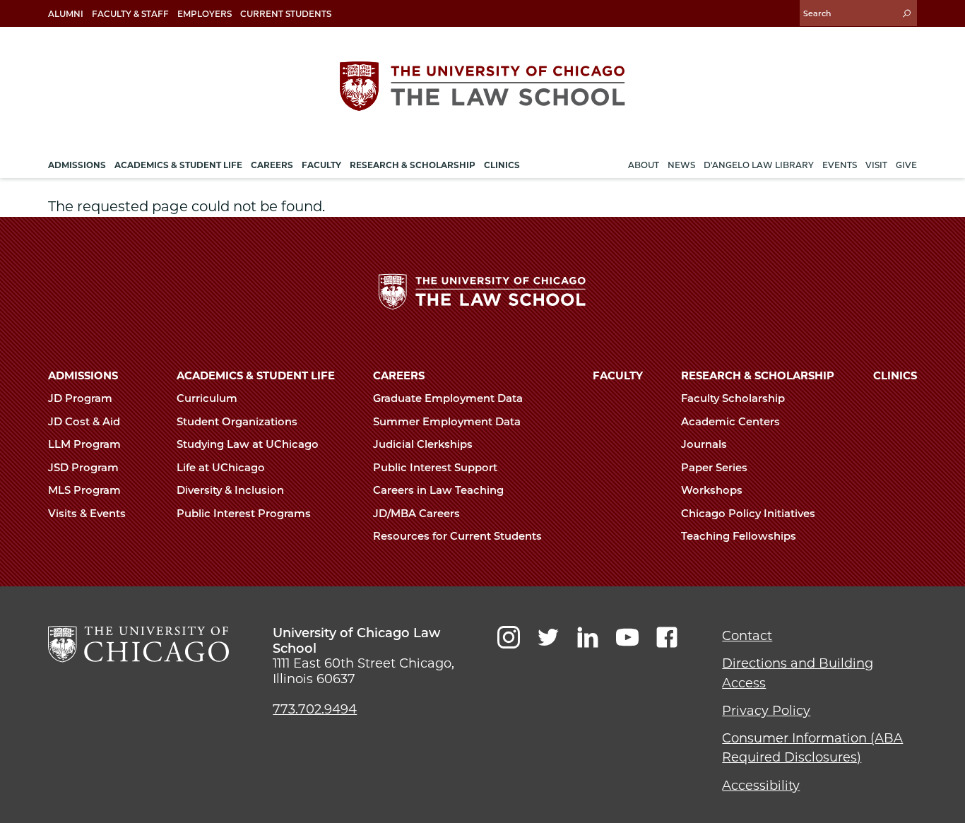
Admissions (83, 375)
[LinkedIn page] (587, 637)
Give (906, 165)
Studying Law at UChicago (249, 444)
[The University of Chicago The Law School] (482, 86)
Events (839, 165)
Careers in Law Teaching (440, 490)
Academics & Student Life (256, 375)
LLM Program (86, 444)
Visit (876, 165)
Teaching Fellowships (740, 536)
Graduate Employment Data (449, 398)
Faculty (618, 375)
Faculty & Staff (130, 13)
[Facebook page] (667, 637)
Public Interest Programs (245, 513)
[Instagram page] (508, 637)
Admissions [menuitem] (77, 165)
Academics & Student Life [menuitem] (178, 165)
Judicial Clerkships (424, 444)
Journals (705, 444)
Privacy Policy (766, 710)
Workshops (713, 490)
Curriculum (208, 398)
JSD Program (85, 467)
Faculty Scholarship (734, 398)
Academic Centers (732, 421)
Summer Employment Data (448, 421)
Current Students (285, 13)
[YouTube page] (627, 637)
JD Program (81, 398)
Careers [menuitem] (272, 165)
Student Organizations (238, 421)
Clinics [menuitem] (502, 165)
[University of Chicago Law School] (138, 644)
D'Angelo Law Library (759, 165)
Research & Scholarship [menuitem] (412, 165)
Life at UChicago (222, 467)
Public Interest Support (436, 467)
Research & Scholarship (757, 375)
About (643, 165)
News (681, 165)
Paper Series (715, 467)
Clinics (895, 375)
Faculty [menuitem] (321, 165)
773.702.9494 (315, 709)
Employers (204, 13)
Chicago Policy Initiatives (749, 513)
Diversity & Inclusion (232, 490)
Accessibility (761, 785)
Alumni (65, 13)
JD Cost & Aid (85, 421)
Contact (747, 636)
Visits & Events (88, 513)
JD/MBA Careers (418, 513)
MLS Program (86, 490)
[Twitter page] (548, 637)
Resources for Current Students (459, 536)
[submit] (906, 13)
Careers (399, 375)
